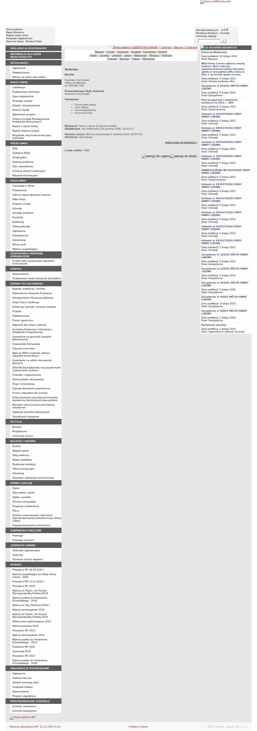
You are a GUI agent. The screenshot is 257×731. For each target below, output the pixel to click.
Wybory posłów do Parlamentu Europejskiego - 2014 (29, 641)
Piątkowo (167, 55)
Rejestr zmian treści (17, 35)
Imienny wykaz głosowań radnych (31, 194)
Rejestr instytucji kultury (25, 130)
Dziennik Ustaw (15, 41)
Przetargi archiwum (23, 540)
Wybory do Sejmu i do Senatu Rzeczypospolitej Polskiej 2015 (30, 615)
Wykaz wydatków (22, 459)
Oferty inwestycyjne (23, 468)
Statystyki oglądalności (19, 38)
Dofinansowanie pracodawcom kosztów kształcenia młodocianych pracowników (35, 399)
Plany (15, 510)
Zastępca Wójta (21, 152)
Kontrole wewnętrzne (24, 710)
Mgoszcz (154, 55)
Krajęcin (162, 51)
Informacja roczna (22, 435)
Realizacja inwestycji (24, 464)
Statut (15, 488)
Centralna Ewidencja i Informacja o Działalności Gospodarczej (32, 330)
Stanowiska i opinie (23, 492)
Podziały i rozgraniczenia (26, 374)
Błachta (99, 51)
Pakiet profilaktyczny (214, 52)
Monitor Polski (34, 41)
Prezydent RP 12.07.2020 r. (28, 581)
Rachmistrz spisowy (213, 324)
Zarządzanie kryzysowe (25, 416)
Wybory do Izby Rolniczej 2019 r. (31, 605)
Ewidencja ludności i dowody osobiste (34, 306)
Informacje (18, 473)
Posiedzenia (19, 190)
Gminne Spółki (20, 109)
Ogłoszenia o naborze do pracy (226, 331)
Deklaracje (18, 221)
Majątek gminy (20, 450)
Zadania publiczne (23, 161)
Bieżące (17, 426)
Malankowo (140, 55)
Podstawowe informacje (26, 91)
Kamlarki (136, 51)
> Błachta (177, 47)
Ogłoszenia (18, 68)
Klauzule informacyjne (25, 175)
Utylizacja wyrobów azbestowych (31, 412)
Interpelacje (19, 240)
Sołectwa (17, 554)
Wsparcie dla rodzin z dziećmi (29, 324)
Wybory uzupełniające (25, 249)
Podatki (16, 311)
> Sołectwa (165, 47)
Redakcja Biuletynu (207, 33)
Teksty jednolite (21, 226)
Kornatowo (149, 51)
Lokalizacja (18, 87)
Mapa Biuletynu (15, 32)
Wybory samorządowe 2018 (28, 609)
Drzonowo (123, 51)
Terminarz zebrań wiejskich (27, 559)
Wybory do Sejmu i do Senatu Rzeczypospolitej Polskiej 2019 (30, 592)
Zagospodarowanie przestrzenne (31, 388)
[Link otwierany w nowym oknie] (225, 13)
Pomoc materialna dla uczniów (29, 392)
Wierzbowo (148, 58)
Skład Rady (19, 199)
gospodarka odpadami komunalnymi (26, 255)
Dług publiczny (20, 455)
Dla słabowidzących (207, 30)
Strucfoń (124, 58)
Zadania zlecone (22, 678)
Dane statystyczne (23, 96)
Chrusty (110, 51)
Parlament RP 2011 (23, 646)
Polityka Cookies (138, 726)
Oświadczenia (20, 235)
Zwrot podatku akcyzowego (28, 379)
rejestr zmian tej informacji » (181, 142)
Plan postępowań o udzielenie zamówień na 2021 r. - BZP (219, 101)
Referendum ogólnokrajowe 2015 (31, 621)
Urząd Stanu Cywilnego (25, 302)
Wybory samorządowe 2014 (28, 635)
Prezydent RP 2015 (23, 630)
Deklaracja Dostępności (28, 48)
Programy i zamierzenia (25, 506)
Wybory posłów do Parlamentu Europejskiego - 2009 (29, 661)
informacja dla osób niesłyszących (25, 55)
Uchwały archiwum (22, 212)
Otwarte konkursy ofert (25, 682)
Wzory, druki (19, 244)
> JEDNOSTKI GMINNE (144, 47)
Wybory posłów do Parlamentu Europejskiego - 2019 (29, 599)
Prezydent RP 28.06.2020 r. (28, 569)
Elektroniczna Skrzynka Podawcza (32, 293)
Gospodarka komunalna (26, 344)
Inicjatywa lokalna (22, 687)
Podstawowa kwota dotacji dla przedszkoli (36, 278)
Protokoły (17, 217)
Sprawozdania (20, 273)
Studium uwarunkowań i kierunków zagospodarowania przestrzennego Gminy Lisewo (36, 518)
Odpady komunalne (23, 348)
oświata (16, 268)
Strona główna (14, 29)
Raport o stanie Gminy (25, 126)
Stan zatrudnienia (22, 166)
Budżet (16, 446)
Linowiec (104, 55)
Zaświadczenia (20, 315)
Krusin (93, 55)
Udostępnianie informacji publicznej (32, 297)
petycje (16, 421)
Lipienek (116, 55)
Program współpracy (24, 696)
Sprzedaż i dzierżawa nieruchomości (33, 477)
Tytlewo (136, 58)
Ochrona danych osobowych (28, 171)
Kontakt (224, 33)
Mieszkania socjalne (23, 114)
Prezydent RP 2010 (23, 655)
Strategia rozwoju (22, 100)
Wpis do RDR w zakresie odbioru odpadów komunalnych (31, 354)
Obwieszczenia (21, 72)
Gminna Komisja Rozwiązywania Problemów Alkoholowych (30, 120)
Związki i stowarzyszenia (26, 105)
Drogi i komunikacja (23, 383)
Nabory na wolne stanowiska (28, 77)
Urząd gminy (19, 157)
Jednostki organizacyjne (26, 550)
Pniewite (112, 58)
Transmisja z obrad (23, 185)
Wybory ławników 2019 (25, 626)
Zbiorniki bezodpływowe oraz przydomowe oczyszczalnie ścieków (36, 369)
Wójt (14, 148)
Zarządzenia (215, 95)
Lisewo (128, 55)
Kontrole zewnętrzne (24, 706)
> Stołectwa (191, 47)
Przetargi (17, 535)
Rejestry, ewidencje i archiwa (28, 288)
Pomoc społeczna (22, 320)
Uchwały (17, 208)
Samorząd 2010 (21, 651)
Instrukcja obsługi (206, 36)
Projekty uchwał (21, 203)
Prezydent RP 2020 (23, 586)
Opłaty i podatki (21, 497)
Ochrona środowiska (24, 501)
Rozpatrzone (19, 431)
